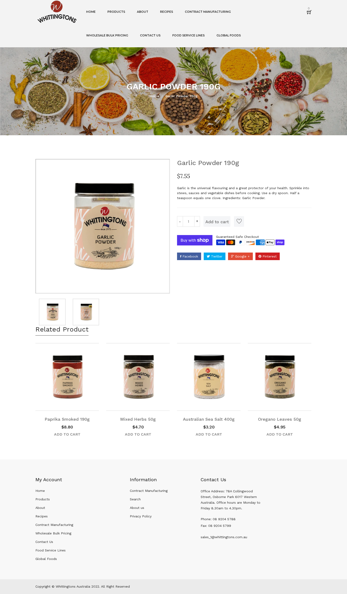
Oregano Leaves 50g (279, 419)
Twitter (216, 256)
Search (135, 499)
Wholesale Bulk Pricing (53, 533)
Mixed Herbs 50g (138, 419)
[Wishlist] (239, 221)
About (40, 508)
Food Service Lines (50, 550)
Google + (242, 256)
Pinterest (269, 256)
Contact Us (44, 542)
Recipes (41, 516)
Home (154, 96)
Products (42, 499)
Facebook (189, 256)
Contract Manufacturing (54, 525)
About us (137, 508)
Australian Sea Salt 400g (209, 419)
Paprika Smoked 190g (67, 419)
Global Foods (46, 559)
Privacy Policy (141, 516)
